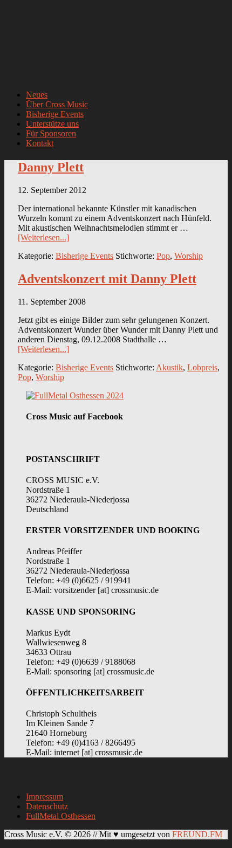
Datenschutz (47, 806)
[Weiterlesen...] (43, 237)
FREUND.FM (197, 834)
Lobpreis (202, 367)
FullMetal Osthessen (60, 816)
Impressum (44, 796)
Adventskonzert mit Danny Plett (107, 279)
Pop (163, 255)
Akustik (169, 367)
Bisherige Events (84, 255)
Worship (188, 255)
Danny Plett (51, 167)
